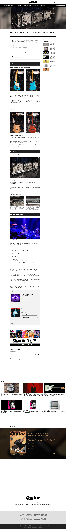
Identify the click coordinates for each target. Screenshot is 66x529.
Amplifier (16, 359)
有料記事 (15, 5)
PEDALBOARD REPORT (15, 57)
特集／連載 (20, 5)
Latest (4, 381)
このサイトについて (36, 525)
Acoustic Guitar (12, 359)
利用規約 (41, 525)
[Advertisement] (33, 471)
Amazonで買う (25, 314)
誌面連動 (38, 5)
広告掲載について (30, 525)
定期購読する (22, 454)
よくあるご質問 (19, 525)
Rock (23, 413)
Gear (11, 358)
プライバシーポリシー (25, 525)
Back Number (30, 506)
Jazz (13, 349)
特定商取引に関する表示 (46, 525)
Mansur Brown (14, 351)
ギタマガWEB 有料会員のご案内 (7, 5)
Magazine (13, 426)
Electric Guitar (21, 359)
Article (49, 410)
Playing (35, 504)
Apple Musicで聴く (26, 300)
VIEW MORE (53, 453)
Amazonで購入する (14, 454)
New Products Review (44, 5)
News (34, 5)
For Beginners (36, 506)
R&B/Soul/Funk (17, 349)
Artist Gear (29, 5)
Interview (25, 5)
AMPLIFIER (13, 56)
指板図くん (41, 506)
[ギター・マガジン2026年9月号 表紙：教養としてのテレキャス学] (18, 452)
